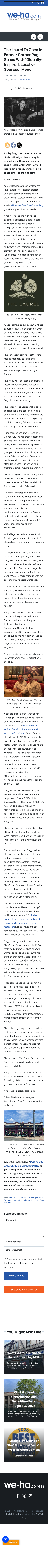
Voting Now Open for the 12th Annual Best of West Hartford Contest (24, 1445)
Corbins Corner (28, 1365)
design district (37, 1197)
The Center (29, 1368)
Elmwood (27, 79)
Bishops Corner (23, 1363)
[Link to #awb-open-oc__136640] (40, 37)
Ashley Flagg (14, 1197)
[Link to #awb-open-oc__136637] (33, 37)
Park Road (19, 1368)
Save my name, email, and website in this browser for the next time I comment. (23, 1263)
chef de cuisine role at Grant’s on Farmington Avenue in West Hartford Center (23, 729)
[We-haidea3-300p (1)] (24, 12)
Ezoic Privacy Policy (15, 1514)
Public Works (21, 1416)
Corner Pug (25, 1197)
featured (16, 1200)
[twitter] (38, 3)
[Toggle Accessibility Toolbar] (5, 1539)
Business (18, 79)
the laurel (35, 1200)
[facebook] (33, 3)
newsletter (25, 1200)
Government (34, 1414)
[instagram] (42, 3)
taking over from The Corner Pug (26, 205)
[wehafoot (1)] (24, 1482)
